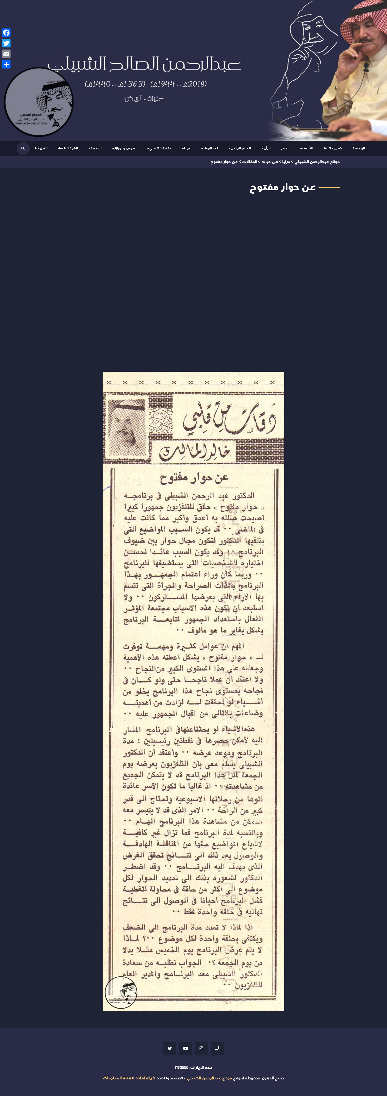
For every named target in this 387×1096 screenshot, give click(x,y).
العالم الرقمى (241, 148)
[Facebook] (6, 32)
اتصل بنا (41, 148)
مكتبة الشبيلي (160, 148)
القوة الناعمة (68, 148)
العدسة (96, 148)
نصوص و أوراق (125, 148)
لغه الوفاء (210, 148)
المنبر (285, 148)
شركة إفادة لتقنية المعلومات (129, 1078)
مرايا (187, 148)
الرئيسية (359, 148)
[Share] (6, 64)
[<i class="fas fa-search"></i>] (22, 148)
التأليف (307, 148)
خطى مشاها (333, 148)
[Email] (6, 53)
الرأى (267, 148)
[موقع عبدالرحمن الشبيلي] (193, 70)
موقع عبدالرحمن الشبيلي (209, 1078)
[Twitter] (6, 43)
